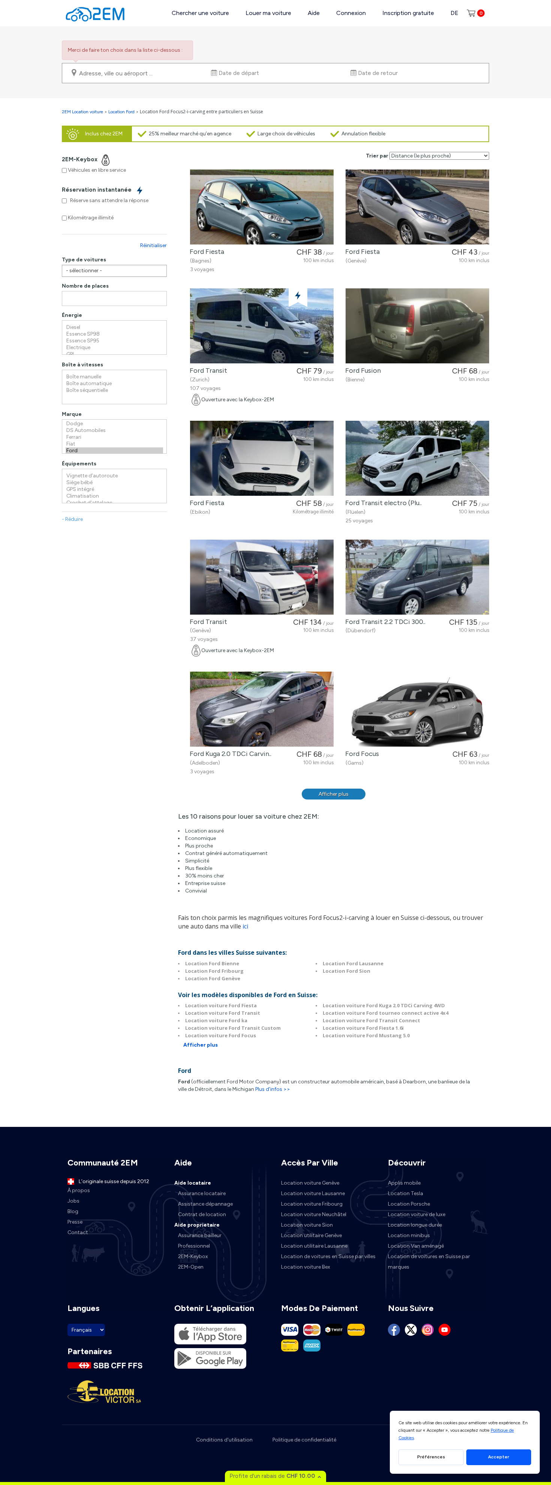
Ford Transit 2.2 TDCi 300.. (383, 622)
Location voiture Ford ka (216, 1020)
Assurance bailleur (200, 1235)
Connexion (351, 12)
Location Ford (121, 111)
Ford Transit (207, 370)
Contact (77, 1232)
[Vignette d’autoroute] (114, 475)
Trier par (377, 156)
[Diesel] (114, 327)
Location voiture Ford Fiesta (221, 1005)
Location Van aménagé (416, 1246)
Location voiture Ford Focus (220, 1035)
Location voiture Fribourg (312, 1204)
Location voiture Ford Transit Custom (233, 1027)
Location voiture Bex (305, 1267)
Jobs (73, 1201)
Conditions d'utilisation (224, 1440)
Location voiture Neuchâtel (313, 1214)
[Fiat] (114, 444)
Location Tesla (405, 1193)
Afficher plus (334, 794)
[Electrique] (114, 347)
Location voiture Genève (310, 1183)
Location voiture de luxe (416, 1214)
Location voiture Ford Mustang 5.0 (366, 1035)
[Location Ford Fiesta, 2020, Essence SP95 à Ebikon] (262, 458)
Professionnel (194, 1246)
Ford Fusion (361, 370)
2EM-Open (191, 1267)
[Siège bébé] (114, 482)
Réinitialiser (153, 245)
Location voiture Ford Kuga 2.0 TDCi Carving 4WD (384, 1005)
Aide (314, 12)
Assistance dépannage (205, 1204)
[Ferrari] (114, 437)
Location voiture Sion (307, 1225)
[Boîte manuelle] (114, 377)
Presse (74, 1222)
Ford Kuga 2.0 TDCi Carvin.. (229, 754)
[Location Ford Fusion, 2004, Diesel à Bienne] (417, 325)
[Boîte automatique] (114, 383)
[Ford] (114, 450)
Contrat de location (202, 1214)
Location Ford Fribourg (214, 971)
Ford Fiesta (205, 252)
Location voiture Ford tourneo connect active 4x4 (385, 1013)
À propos (78, 1190)
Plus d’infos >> (272, 1089)
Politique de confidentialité (304, 1440)
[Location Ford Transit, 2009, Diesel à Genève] (262, 577)
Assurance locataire (202, 1193)
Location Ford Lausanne (353, 963)
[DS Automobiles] (114, 430)
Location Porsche (409, 1204)
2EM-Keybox (193, 1256)
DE (454, 12)
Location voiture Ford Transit (222, 1013)
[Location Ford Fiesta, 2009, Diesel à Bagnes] (262, 207)
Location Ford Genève (212, 978)
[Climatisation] (114, 496)
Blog (72, 1211)
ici (245, 926)
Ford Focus (360, 754)
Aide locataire (192, 1183)
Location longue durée (415, 1225)
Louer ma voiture (268, 12)
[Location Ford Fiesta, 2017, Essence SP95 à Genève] (417, 207)
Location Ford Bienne (212, 963)
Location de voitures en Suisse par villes (328, 1256)
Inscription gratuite (408, 12)
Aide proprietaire (197, 1225)
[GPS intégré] (114, 489)
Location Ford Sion (346, 971)
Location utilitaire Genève (311, 1235)
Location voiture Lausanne (313, 1193)
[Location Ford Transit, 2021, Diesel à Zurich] (262, 325)
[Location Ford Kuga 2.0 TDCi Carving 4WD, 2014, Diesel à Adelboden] (262, 709)
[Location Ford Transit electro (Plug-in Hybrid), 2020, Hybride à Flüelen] (417, 458)
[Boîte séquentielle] (114, 390)
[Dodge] (114, 423)
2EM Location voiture (83, 111)
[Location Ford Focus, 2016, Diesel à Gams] (417, 709)
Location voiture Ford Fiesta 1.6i (363, 1027)
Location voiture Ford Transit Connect (371, 1020)
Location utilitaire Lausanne (314, 1246)
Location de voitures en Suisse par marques (429, 1261)
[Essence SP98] (114, 334)
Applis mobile (404, 1183)
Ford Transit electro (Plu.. (382, 503)
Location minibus (409, 1235)
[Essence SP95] (114, 341)
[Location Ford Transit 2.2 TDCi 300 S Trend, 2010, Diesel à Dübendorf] (417, 577)
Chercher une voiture (200, 12)
